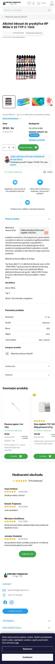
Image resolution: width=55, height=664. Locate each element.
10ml (48, 334)
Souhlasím (27, 657)
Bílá (48, 328)
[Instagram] (11, 602)
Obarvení (46, 323)
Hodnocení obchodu (27, 475)
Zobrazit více (27, 554)
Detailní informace (10, 118)
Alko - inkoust (44, 340)
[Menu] (52, 3)
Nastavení (27, 649)
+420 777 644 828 (15, 595)
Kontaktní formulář (15, 611)
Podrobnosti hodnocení (34, 33)
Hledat (49, 10)
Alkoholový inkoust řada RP (22, 354)
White (11, 115)
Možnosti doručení (37, 140)
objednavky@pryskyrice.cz (18, 590)
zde (17, 643)
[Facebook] (5, 602)
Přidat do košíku (26, 147)
